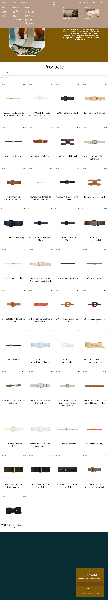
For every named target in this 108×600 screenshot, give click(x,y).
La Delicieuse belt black (67, 156)
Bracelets (4, 16)
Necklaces (4, 12)
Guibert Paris (28, 19)
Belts (14, 15)
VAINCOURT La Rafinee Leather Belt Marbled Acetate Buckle (67, 403)
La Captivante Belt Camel (40, 156)
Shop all (3, 72)
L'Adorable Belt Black (13, 360)
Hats (14, 12)
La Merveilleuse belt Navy (13, 238)
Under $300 (4, 77)
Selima (27, 14)
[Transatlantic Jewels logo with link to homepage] (54, 4)
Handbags (15, 16)
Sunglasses (15, 11)
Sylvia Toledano (29, 16)
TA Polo (86, 2)
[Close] (89, 571)
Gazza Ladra (28, 15)
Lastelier (27, 10)
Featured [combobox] (103, 77)
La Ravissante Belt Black (67, 278)
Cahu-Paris (28, 25)
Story (4, 2)
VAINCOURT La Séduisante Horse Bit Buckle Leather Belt (94, 403)
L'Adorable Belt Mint (67, 444)
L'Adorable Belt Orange (94, 444)
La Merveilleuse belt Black (67, 113)
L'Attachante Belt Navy (13, 156)
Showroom (13, 2)
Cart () (103, 2)
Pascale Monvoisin (29, 11)
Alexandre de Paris (29, 12)
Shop (79, 2)
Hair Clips (15, 10)
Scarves (15, 18)
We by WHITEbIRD (29, 23)
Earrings (4, 14)
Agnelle (27, 22)
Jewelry (4, 7)
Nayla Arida (28, 20)
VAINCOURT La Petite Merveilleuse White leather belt (40, 115)
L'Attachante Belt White (13, 278)
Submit (89, 588)
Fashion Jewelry (6, 10)
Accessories (16, 7)
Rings (3, 15)
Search (94, 2)
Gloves (14, 14)
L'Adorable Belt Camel (94, 278)
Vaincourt (27, 18)
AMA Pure (27, 24)
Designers (23, 2)
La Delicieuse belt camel (94, 197)
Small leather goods (17, 19)
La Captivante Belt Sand (94, 113)
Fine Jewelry (5, 11)
